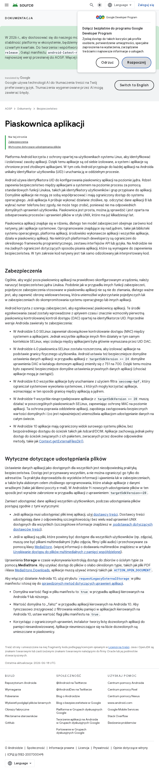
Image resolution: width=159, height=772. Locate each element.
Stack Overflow (118, 716)
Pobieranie (12, 696)
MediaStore (43, 547)
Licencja (83, 748)
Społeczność (36, 748)
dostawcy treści (105, 515)
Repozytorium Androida (20, 683)
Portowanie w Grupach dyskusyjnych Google (71, 731)
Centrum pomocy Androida (126, 683)
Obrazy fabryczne (17, 709)
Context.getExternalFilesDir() (61, 441)
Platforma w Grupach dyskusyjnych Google (79, 711)
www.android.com (120, 703)
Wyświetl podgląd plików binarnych (28, 703)
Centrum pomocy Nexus (124, 696)
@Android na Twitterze (71, 683)
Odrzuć (107, 63)
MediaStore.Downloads (32, 570)
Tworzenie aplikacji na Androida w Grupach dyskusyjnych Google (78, 721)
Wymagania (13, 689)
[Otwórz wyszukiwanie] (91, 4)
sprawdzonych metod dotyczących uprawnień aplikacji (82, 584)
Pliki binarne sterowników (21, 716)
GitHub (9, 723)
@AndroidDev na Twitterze (74, 689)
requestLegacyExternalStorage (104, 579)
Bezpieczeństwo (47, 108)
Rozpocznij (136, 63)
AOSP (8, 108)
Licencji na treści (118, 647)
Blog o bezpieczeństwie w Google (78, 703)
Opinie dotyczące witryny (130, 748)
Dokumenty (24, 108)
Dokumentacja (19, 18)
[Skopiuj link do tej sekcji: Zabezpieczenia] (46, 271)
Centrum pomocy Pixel (122, 689)
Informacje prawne (61, 748)
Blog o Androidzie (68, 696)
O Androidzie (14, 748)
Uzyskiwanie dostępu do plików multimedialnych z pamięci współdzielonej (67, 552)
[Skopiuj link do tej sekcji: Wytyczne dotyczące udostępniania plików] (110, 459)
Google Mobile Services (123, 709)
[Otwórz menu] (6, 5)
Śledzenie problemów (122, 723)
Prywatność (101, 748)
